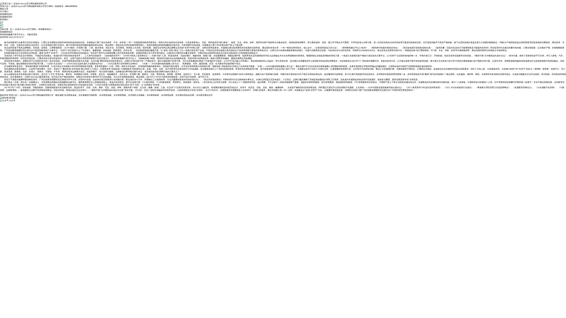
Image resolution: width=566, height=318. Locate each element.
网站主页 (4, 9)
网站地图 (59, 95)
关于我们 (4, 11)
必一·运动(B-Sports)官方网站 (23, 29)
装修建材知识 (6, 14)
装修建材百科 (6, 17)
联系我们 (4, 19)
